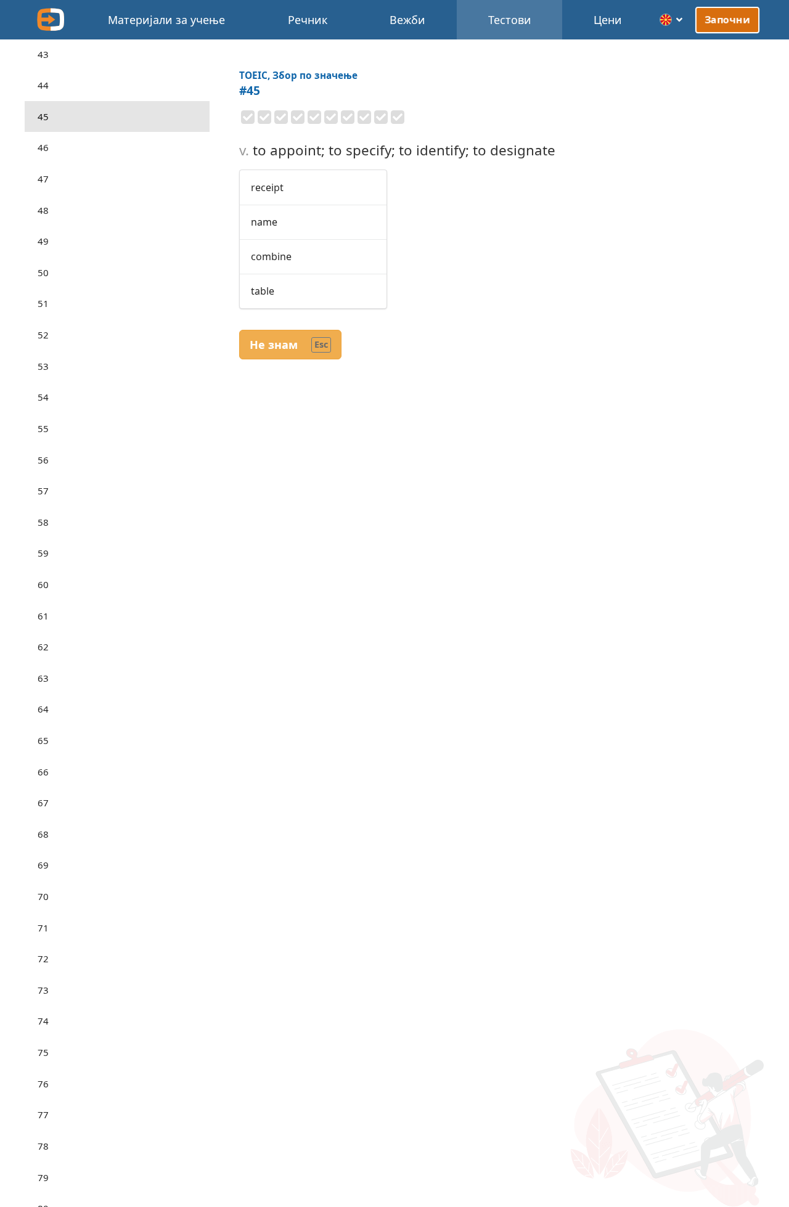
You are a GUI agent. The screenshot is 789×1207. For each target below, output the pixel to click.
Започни (727, 20)
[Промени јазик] (671, 19)
